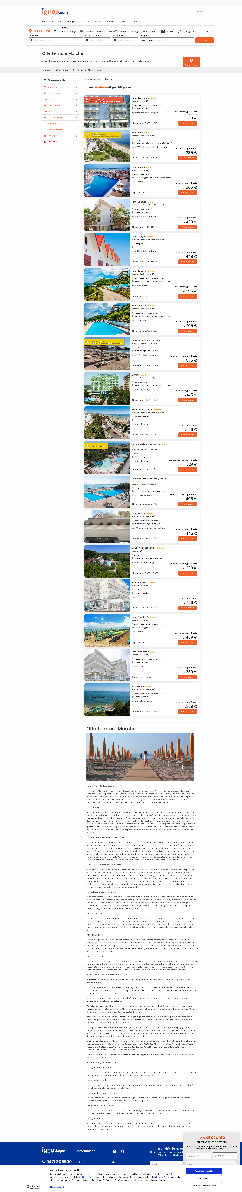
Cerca (204, 40)
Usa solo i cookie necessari (204, 1185)
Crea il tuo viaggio (68, 32)
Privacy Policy (163, 1177)
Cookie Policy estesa (88, 1177)
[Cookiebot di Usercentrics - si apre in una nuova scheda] (33, 1187)
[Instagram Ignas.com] (114, 1151)
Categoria (52, 87)
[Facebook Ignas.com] (122, 1151)
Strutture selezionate (95, 32)
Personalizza (202, 1178)
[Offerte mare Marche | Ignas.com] (54, 12)
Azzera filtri (52, 142)
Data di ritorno (118, 35)
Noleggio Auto (190, 32)
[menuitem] (60, 81)
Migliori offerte (42, 31)
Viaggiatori (144, 35)
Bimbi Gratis (52, 123)
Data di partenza (91, 35)
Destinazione (34, 35)
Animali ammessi (55, 129)
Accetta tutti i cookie (204, 1171)
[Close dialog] (237, 1136)
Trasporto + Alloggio (130, 32)
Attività (170, 32)
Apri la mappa (191, 65)
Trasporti (153, 32)
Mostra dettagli (57, 1187)
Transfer (208, 32)
